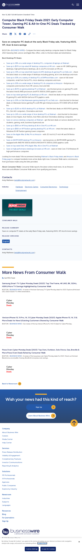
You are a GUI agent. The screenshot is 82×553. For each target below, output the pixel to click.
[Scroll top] (74, 423)
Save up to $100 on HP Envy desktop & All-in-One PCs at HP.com (31, 126)
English (6, 241)
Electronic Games (31, 187)
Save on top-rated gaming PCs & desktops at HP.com (26, 95)
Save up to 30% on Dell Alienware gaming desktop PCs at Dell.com (32, 100)
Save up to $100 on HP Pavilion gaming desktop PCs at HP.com (30, 129)
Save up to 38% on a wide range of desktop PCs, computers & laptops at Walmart (37, 63)
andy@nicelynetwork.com (24, 180)
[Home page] (11, 4)
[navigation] (78, 5)
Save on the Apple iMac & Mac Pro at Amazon (23, 134)
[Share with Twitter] (15, 34)
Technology (63, 187)
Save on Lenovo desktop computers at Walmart (24, 120)
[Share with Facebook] (20, 34)
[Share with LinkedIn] (10, 34)
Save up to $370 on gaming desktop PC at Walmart (26, 89)
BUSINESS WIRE (17, 50)
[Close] (79, 542)
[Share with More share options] (34, 34)
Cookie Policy (42, 543)
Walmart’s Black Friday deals (52, 156)
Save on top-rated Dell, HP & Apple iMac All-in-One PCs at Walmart (32, 146)
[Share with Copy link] (29, 34)
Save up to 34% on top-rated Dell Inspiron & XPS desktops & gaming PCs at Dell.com (39, 72)
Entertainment (21, 190)
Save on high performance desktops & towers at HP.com (28, 149)
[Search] (73, 5)
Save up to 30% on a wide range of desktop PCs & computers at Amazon (34, 83)
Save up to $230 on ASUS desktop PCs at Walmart (25, 108)
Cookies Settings (31, 549)
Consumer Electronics (48, 187)
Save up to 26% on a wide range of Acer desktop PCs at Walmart (31, 114)
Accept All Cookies (48, 549)
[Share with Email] (24, 34)
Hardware (19, 187)
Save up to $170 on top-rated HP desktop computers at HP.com (30, 66)
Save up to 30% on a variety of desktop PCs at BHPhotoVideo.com (32, 78)
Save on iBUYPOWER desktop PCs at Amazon (23, 140)
